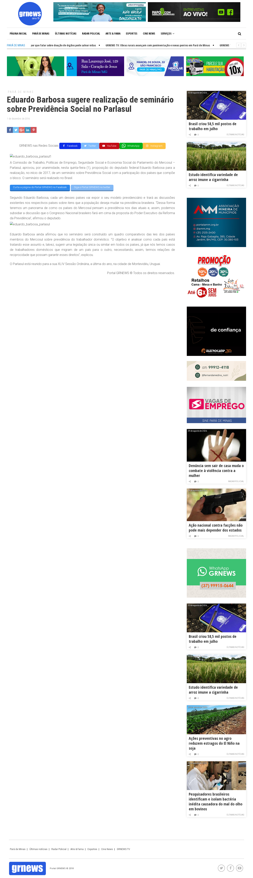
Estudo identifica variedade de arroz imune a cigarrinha (213, 177)
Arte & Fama (113, 33)
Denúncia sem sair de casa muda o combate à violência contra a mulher (216, 470)
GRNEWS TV (123, 849)
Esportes (131, 33)
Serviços (166, 33)
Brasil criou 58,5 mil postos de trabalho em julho (212, 126)
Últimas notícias (65, 33)
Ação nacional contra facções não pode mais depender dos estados (216, 528)
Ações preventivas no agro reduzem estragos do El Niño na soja (214, 743)
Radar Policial (91, 33)
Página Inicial (18, 33)
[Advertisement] (92, 307)
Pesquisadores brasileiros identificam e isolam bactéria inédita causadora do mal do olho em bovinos (215, 801)
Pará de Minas (40, 33)
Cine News (149, 33)
